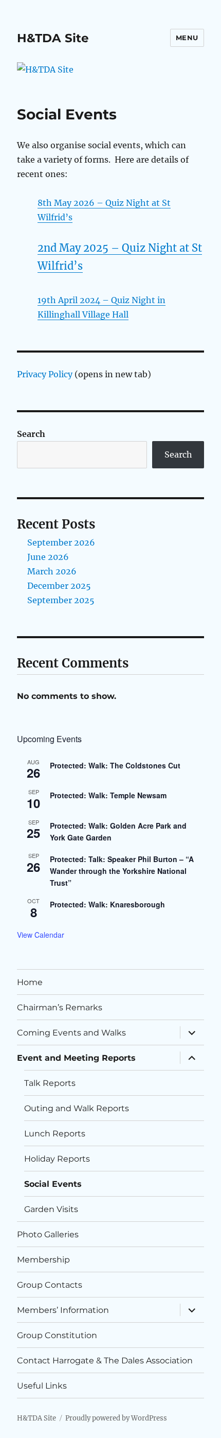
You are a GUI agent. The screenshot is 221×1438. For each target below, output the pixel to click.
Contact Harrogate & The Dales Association (105, 1360)
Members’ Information (63, 1310)
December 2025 (59, 586)
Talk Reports (50, 1083)
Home (30, 982)
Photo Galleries (48, 1234)
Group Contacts (49, 1285)
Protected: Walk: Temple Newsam (108, 795)
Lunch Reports (54, 1133)
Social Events (53, 1184)
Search (31, 434)
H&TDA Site (53, 38)
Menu (187, 37)
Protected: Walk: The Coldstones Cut (115, 765)
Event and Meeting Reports (76, 1058)
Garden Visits (51, 1209)
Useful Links (42, 1386)
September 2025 (61, 600)
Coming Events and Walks (71, 1033)
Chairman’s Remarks (59, 1007)
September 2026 (61, 542)
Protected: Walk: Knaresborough (107, 904)
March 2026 (52, 571)
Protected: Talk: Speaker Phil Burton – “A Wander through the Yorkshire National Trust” (122, 870)
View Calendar (40, 935)
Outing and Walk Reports (76, 1108)
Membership (43, 1260)
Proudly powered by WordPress (116, 1418)
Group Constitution (57, 1335)
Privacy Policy (44, 374)
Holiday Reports (57, 1159)
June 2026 (48, 557)
